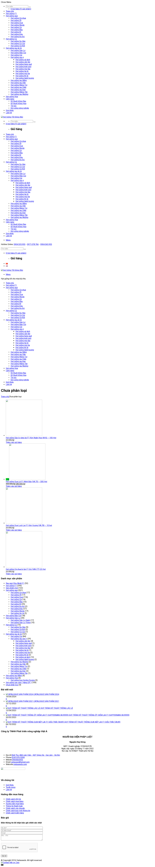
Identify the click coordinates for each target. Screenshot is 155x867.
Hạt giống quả (12, 16)
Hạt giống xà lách (23, 60)
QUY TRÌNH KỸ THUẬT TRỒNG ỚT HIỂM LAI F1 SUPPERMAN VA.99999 (99, 715)
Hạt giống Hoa (12, 96)
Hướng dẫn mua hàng (15, 804)
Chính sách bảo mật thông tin (18, 810)
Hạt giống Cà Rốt (18, 46)
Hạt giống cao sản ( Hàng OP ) (18, 682)
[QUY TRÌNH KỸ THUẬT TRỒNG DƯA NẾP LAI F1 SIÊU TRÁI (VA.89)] (35, 722)
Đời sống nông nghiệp (20, 108)
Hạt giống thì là (22, 76)
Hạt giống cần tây (23, 62)
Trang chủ (10, 11)
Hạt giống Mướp (17, 25)
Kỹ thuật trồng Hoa (18, 103)
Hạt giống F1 (11, 13)
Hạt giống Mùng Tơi (19, 85)
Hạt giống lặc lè (17, 613)
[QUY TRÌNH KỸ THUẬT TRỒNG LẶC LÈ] (23, 708)
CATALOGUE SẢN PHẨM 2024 (46, 694)
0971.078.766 (33, 244)
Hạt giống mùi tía (23, 73)
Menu (8, 240)
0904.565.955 (46, 244)
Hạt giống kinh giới (23, 66)
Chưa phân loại (12, 685)
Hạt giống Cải (16, 55)
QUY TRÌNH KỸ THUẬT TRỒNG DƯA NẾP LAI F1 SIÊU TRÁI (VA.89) (92, 722)
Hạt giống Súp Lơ (18, 50)
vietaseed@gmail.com (20, 762)
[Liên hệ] (2, 865)
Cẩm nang (10, 99)
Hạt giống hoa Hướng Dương (23, 680)
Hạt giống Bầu (17, 30)
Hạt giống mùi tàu (23, 69)
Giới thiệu (10, 110)
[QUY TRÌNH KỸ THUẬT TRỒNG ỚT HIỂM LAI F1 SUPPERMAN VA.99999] (37, 715)
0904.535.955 (19, 244)
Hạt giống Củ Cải (18, 43)
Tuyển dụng (10, 787)
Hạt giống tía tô (22, 71)
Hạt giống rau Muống (19, 94)
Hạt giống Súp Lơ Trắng (21, 622)
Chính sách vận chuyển (15, 808)
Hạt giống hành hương (25, 78)
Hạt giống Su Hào (18, 41)
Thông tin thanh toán (14, 806)
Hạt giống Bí (16, 32)
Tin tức (13, 106)
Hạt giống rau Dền (18, 83)
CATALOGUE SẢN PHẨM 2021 (46, 701)
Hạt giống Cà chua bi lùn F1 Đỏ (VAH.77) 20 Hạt (26, 569)
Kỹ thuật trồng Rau (18, 101)
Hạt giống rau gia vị (19, 639)
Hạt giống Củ (11, 39)
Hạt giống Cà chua (18, 18)
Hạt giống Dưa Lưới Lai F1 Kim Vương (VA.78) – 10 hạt (29, 525)
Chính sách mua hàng (14, 801)
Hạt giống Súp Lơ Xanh (20, 620)
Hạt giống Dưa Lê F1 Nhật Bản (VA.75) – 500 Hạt (26, 481)
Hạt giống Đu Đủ (18, 36)
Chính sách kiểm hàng (15, 813)
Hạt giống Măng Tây (19, 92)
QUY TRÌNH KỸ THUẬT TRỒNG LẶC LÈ (57, 708)
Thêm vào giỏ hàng (14, 442)
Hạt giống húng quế (24, 64)
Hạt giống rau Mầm (19, 80)
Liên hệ (9, 113)
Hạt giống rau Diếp (18, 87)
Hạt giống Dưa (17, 23)
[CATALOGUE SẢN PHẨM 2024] (20, 694)
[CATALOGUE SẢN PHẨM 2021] (20, 701)
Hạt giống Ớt (16, 20)
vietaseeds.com (20, 764)
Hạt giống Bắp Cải (18, 53)
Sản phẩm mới (12, 588)
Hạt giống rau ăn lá (14, 48)
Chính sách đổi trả (13, 799)
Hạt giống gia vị (17, 57)
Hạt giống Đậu (17, 34)
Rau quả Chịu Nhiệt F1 (15, 583)
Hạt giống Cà (16, 27)
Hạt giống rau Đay (18, 90)
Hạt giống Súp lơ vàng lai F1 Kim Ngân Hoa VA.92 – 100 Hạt (31, 438)
